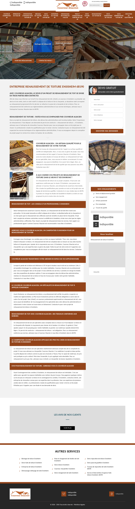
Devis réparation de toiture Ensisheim (99, 459)
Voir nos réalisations (23, 61)
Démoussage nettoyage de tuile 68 (65, 15)
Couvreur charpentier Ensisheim (64, 469)
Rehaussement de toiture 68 (96, 15)
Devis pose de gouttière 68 (129, 15)
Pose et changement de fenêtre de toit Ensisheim (66, 460)
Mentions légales (79, 505)
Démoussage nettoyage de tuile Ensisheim (35, 471)
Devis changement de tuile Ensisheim (66, 473)
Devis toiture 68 (87, 15)
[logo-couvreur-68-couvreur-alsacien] (67, 5)
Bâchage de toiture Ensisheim (31, 459)
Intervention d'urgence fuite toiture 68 (28, 15)
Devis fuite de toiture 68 (46, 15)
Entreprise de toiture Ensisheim (32, 467)
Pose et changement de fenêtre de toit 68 (77, 16)
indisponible (17, 3)
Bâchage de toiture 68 (38, 15)
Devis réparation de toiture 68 (118, 15)
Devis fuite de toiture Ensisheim (32, 463)
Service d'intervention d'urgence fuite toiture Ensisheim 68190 (99, 474)
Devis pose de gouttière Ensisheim (98, 463)
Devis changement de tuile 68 (108, 15)
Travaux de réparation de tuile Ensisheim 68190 (100, 468)
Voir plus (67, 428)
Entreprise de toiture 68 (54, 15)
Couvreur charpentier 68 (7, 15)
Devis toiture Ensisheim (61, 465)
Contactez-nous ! (45, 61)
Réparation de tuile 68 (16, 15)
